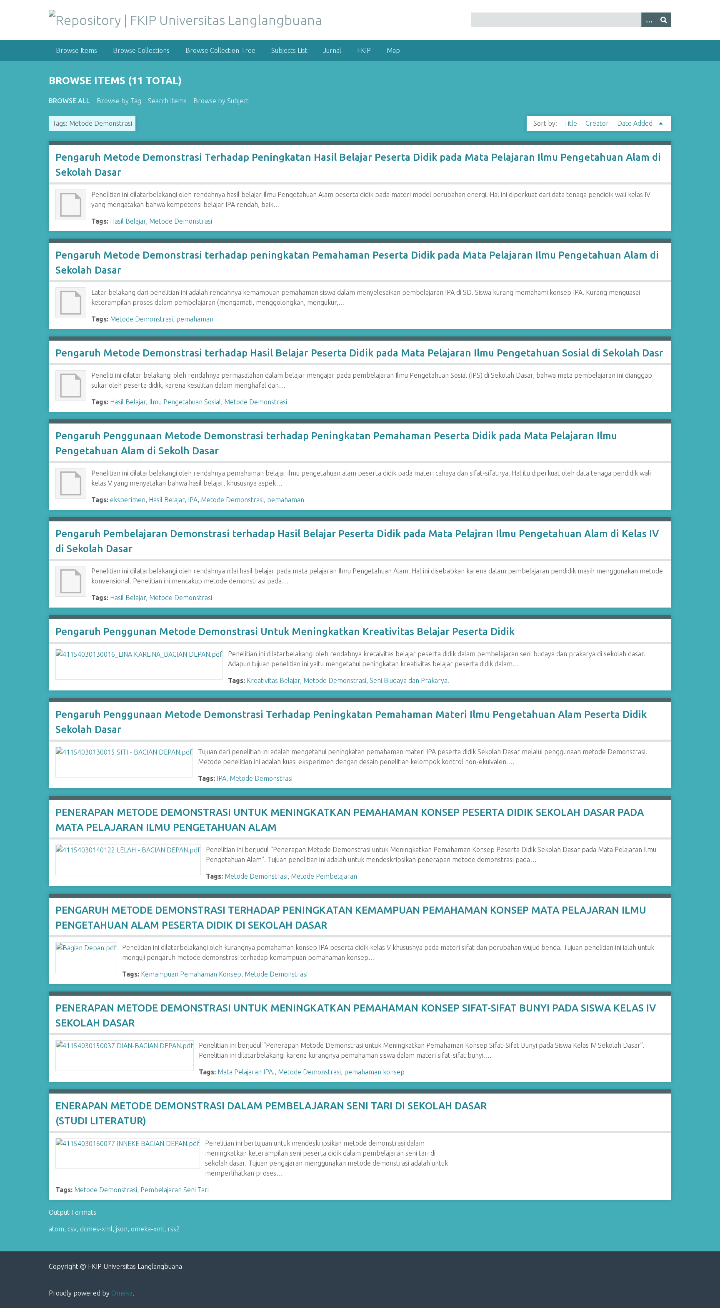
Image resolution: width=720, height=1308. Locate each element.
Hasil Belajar (128, 221)
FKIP (364, 50)
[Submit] (663, 19)
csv (72, 1229)
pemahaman (194, 319)
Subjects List (289, 50)
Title (571, 123)
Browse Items (76, 50)
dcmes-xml (96, 1229)
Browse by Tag (119, 101)
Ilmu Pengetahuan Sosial (185, 402)
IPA (193, 499)
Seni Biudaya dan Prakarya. (409, 680)
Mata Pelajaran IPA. (246, 1072)
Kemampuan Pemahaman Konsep (191, 974)
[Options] (648, 19)
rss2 (174, 1229)
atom (56, 1229)
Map (393, 50)
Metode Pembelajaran (324, 876)
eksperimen (127, 499)
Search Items (167, 101)
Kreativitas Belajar (273, 680)
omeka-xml (147, 1229)
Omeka (121, 1293)
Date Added (635, 123)
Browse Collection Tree (220, 50)
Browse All (69, 101)
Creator (597, 123)
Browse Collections (141, 50)
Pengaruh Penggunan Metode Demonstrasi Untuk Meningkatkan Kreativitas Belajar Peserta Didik (285, 631)
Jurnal (332, 50)
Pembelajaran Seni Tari (174, 1189)
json (122, 1229)
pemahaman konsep (374, 1072)
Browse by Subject (221, 101)
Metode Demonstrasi (180, 221)
